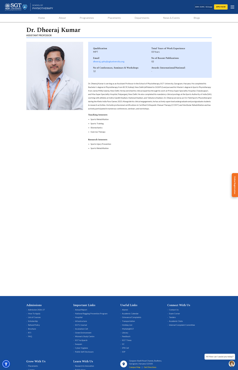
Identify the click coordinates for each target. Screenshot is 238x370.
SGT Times (127, 340)
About (62, 17)
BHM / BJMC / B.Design (203, 7)
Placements (114, 17)
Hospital (78, 317)
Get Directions (150, 367)
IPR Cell (125, 348)
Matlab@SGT (128, 329)
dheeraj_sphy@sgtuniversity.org (108, 61)
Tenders (172, 317)
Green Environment (83, 332)
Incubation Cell (81, 329)
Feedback (126, 336)
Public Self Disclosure (84, 352)
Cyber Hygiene (81, 348)
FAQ (30, 336)
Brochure (32, 329)
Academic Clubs (176, 321)
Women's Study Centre (84, 336)
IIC (123, 344)
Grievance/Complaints (131, 317)
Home (41, 17)
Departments (142, 17)
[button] (6, 364)
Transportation (128, 321)
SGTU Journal (81, 325)
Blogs (197, 17)
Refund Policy (34, 325)
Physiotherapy (42, 7)
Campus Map (134, 367)
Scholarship (33, 321)
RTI (29, 332)
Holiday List (127, 325)
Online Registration (235, 185)
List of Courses (34, 317)
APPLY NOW (221, 7)
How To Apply (34, 313)
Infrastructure (81, 321)
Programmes (87, 17)
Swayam (78, 344)
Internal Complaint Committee (182, 325)
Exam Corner (174, 313)
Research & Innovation (84, 366)
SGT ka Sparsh (81, 340)
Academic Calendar (130, 313)
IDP (123, 352)
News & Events (171, 17)
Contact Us (174, 309)
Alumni (125, 309)
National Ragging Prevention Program (91, 313)
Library (125, 332)
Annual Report (81, 309)
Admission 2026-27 (36, 309)
